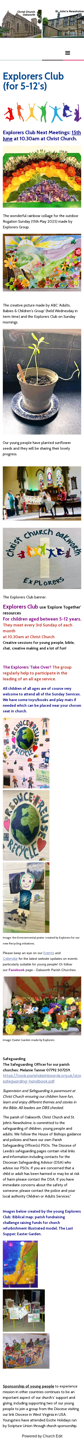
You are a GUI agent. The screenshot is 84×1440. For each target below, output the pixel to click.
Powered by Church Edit (42, 1436)
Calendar (10, 958)
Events (48, 953)
